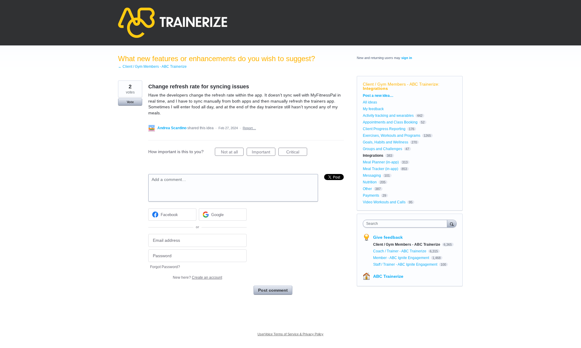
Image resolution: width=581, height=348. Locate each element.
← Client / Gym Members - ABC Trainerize (152, 66)
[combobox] (406, 224)
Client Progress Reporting (384, 129)
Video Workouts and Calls (384, 202)
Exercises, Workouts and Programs (391, 135)
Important (263, 152)
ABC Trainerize (388, 276)
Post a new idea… (378, 96)
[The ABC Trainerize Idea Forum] (172, 23)
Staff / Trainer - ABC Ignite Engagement (405, 264)
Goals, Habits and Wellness (385, 142)
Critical (296, 152)
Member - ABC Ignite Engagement (401, 258)
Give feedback (388, 237)
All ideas (370, 102)
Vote (130, 102)
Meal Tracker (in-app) (380, 169)
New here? (197, 277)
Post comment (273, 290)
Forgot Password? (165, 267)
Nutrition (370, 182)
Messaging (372, 175)
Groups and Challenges (382, 149)
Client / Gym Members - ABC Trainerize (400, 84)
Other (367, 189)
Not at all (232, 152)
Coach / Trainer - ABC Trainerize (400, 251)
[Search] (452, 223)
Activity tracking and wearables (388, 115)
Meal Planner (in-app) (381, 162)
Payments (371, 195)
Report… (249, 128)
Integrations (375, 88)
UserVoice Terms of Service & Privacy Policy (290, 334)
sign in (406, 58)
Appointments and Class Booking (390, 122)
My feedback (373, 109)
